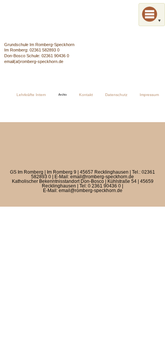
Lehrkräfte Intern (31, 95)
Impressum (149, 95)
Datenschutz (116, 95)
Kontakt (86, 95)
